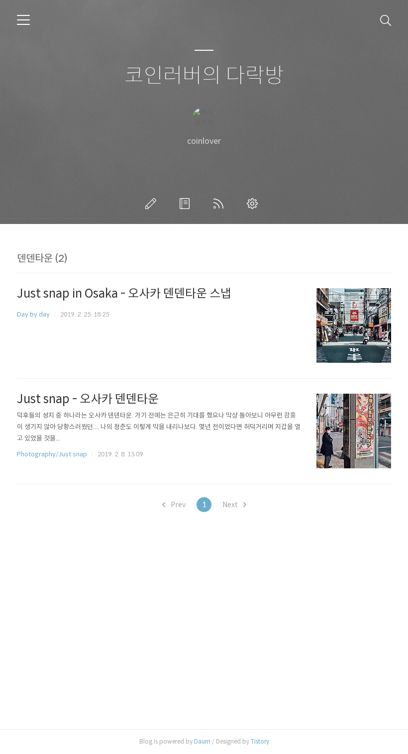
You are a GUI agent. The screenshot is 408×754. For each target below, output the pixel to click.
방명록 (187, 204)
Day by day (33, 314)
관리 (254, 204)
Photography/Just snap (52, 454)
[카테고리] (23, 20)
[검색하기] (385, 20)
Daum (202, 741)
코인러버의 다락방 (204, 76)
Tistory (260, 741)
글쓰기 (153, 204)
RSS (220, 204)
